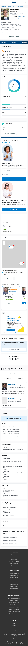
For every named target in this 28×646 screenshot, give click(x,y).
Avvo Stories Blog (14, 563)
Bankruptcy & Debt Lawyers (14, 598)
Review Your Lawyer (14, 557)
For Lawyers (14, 565)
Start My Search (14, 179)
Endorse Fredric (14, 373)
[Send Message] (7, 279)
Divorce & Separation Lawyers (14, 611)
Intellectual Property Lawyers (14, 613)
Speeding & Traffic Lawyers (14, 616)
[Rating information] (18, 18)
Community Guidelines (13, 635)
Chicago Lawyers (14, 577)
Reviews (14, 42)
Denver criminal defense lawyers (10, 537)
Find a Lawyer (14, 554)
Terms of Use (6, 634)
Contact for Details (10, 133)
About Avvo (14, 623)
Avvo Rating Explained (14, 630)
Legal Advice (14, 559)
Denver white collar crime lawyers (10, 543)
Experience (24, 42)
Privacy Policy (13, 634)
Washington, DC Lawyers (14, 582)
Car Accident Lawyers (14, 609)
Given (20, 378)
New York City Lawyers (14, 573)
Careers (14, 625)
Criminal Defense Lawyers (14, 602)
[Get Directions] (20, 279)
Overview (3, 42)
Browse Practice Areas (14, 561)
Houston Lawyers (14, 579)
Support (14, 627)
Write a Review (21, 16)
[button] (9, 246)
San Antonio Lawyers (14, 588)
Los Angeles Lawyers (14, 575)
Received (7, 378)
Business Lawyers (14, 600)
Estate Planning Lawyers (14, 607)
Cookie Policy (21, 634)
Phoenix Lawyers (14, 586)
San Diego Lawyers (14, 590)
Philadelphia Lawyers (14, 584)
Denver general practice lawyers (9, 540)
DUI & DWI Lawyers (14, 604)
